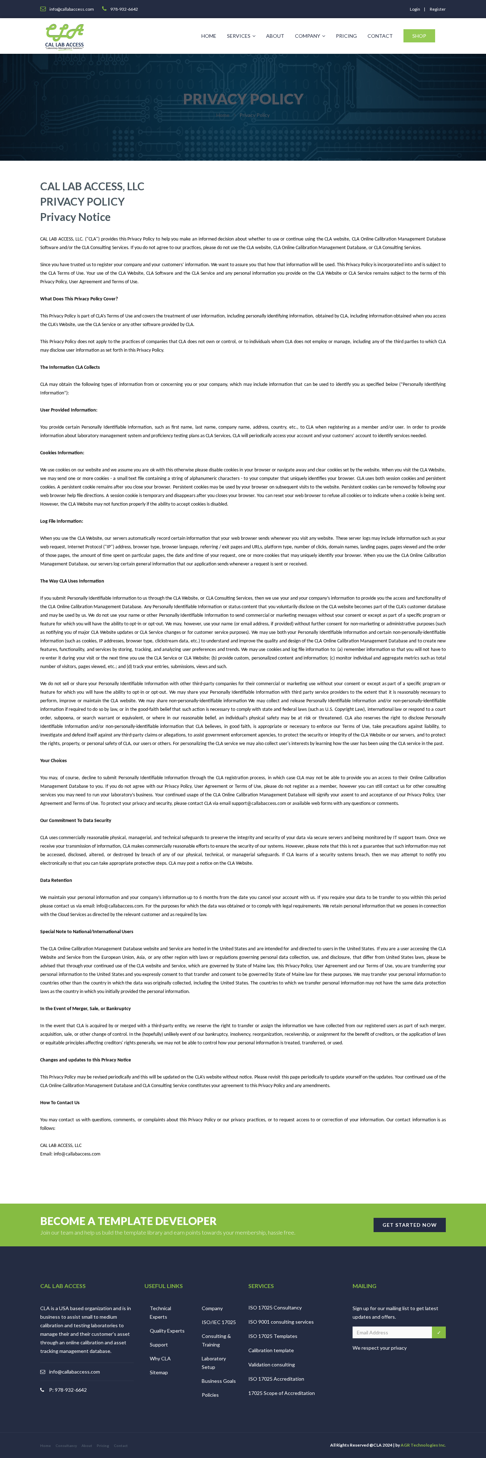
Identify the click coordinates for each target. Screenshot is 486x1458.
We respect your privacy (380, 1348)
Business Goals (219, 1381)
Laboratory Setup (214, 1362)
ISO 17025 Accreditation (276, 1379)
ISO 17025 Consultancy (275, 1307)
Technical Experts (160, 1312)
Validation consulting (271, 1364)
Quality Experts (167, 1331)
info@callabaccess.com (74, 1372)
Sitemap (159, 1372)
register (438, 9)
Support (159, 1344)
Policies (210, 1395)
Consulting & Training (216, 1340)
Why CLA (160, 1358)
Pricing (346, 36)
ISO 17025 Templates (272, 1336)
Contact (380, 36)
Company (307, 36)
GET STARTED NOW (409, 1225)
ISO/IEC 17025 (219, 1322)
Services (238, 36)
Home (208, 36)
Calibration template (271, 1350)
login (415, 9)
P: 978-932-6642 (68, 1390)
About (275, 36)
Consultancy (66, 1445)
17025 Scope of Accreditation (281, 1393)
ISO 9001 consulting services (281, 1322)
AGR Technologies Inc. (423, 1445)
